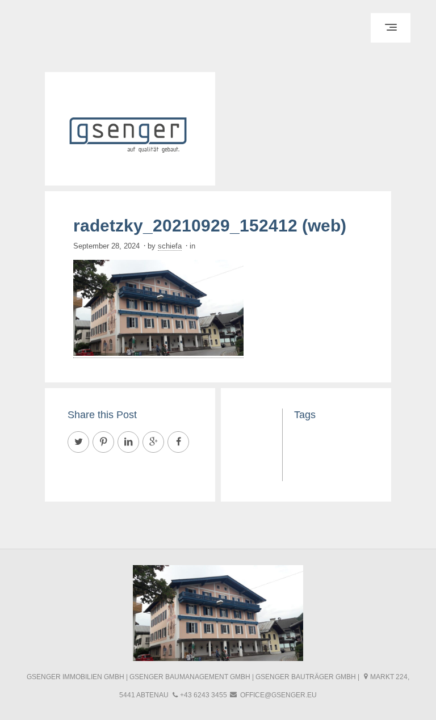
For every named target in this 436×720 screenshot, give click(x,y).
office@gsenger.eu (278, 695)
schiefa (170, 246)
